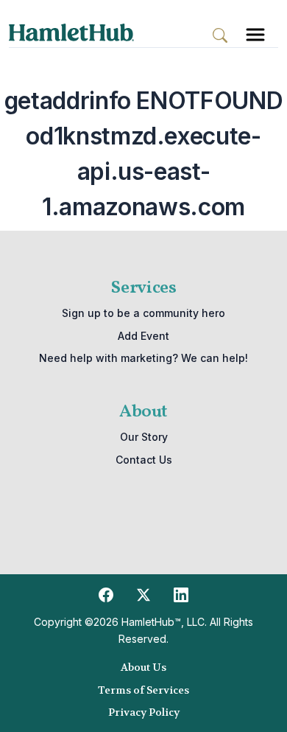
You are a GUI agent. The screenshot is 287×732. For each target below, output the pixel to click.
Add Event (143, 336)
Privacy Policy (144, 712)
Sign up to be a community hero (143, 313)
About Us (143, 667)
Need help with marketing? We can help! (143, 358)
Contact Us (144, 459)
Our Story (144, 437)
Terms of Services (143, 690)
